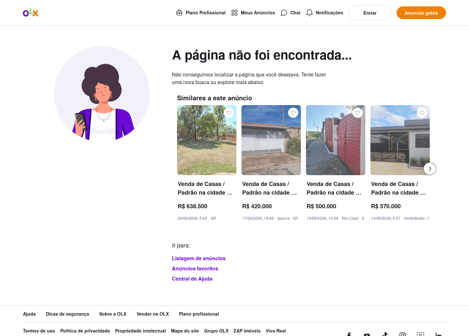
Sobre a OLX (112, 314)
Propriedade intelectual (140, 331)
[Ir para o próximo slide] (429, 168)
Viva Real (276, 331)
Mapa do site (185, 331)
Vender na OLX (153, 314)
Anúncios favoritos (195, 268)
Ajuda (29, 314)
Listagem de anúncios (199, 258)
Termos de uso (39, 331)
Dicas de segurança (67, 314)
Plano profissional (199, 314)
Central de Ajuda (192, 278)
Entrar (369, 13)
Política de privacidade (85, 331)
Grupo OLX (216, 331)
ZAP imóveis (247, 331)
